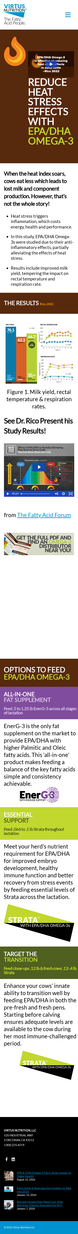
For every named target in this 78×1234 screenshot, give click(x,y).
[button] (51, 64)
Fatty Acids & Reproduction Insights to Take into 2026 (44, 1189)
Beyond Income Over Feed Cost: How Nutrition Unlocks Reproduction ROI (40, 1203)
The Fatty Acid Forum (44, 514)
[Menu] (68, 15)
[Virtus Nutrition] (15, 23)
